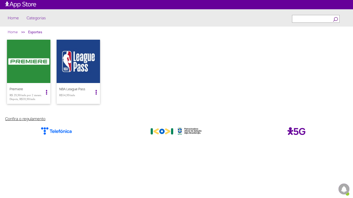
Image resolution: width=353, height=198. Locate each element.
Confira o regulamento (25, 118)
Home (13, 18)
